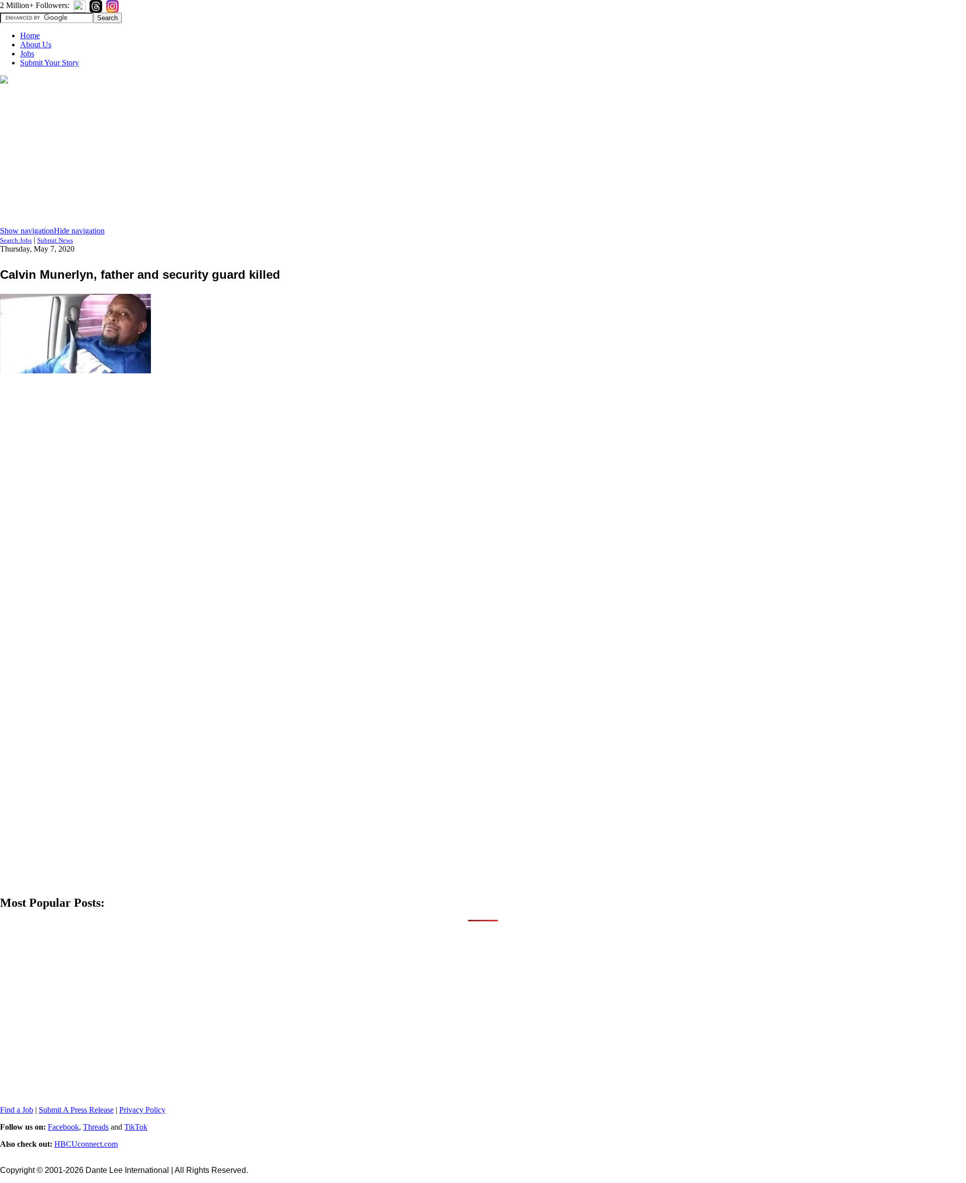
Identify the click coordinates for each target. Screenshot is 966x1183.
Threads (96, 1127)
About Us (35, 44)
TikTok (135, 1127)
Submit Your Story (49, 62)
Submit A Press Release (76, 1110)
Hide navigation (79, 230)
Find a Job (16, 1110)
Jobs (27, 53)
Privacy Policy (142, 1110)
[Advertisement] (483, 156)
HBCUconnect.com (86, 1144)
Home (30, 35)
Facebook (63, 1127)
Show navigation (27, 230)
